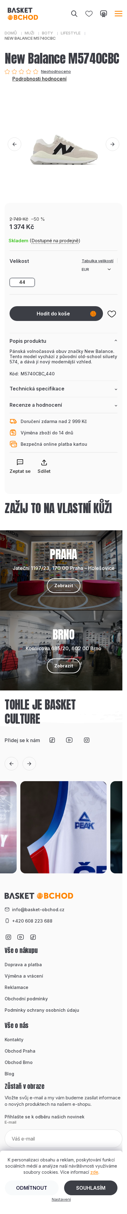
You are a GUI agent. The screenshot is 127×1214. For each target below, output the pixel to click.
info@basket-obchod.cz (38, 909)
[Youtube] (69, 740)
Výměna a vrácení (24, 976)
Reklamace (16, 987)
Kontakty (14, 1039)
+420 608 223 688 (32, 920)
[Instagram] (87, 740)
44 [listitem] (22, 282)
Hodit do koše (53, 313)
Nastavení (61, 1199)
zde (94, 1172)
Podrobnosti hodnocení (39, 79)
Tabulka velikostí (97, 260)
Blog (9, 1073)
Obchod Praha (20, 1051)
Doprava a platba (23, 964)
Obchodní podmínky (26, 998)
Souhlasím (90, 1188)
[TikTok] (52, 740)
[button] (14, 144)
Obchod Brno (19, 1062)
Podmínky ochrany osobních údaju (42, 1010)
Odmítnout (31, 1188)
